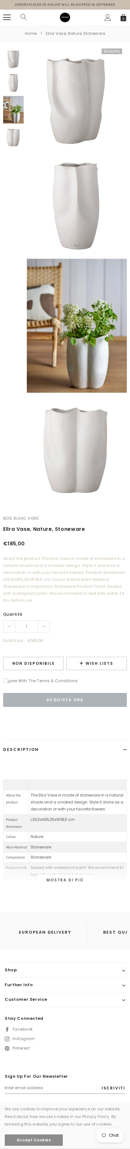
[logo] (65, 17)
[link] (13, 58)
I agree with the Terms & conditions (40, 680)
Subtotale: (13, 640)
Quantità (12, 614)
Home (31, 33)
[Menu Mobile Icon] (7, 17)
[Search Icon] (24, 17)
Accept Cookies (34, 1140)
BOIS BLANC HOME (21, 518)
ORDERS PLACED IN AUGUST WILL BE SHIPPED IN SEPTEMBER (65, 4)
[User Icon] (107, 17)
